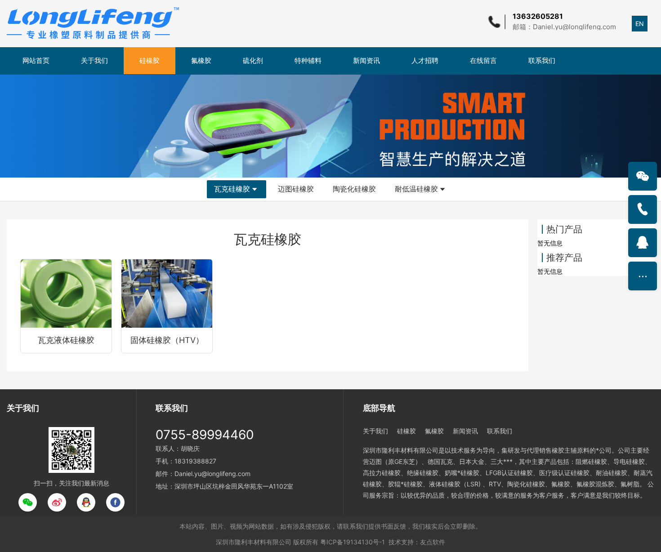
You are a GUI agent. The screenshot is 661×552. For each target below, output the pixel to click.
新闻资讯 (366, 60)
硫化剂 (253, 60)
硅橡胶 (149, 60)
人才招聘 (424, 60)
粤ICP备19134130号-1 (352, 542)
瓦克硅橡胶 (232, 188)
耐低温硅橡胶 (416, 188)
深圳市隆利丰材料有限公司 (253, 542)
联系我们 (541, 60)
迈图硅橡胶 (296, 188)
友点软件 (432, 542)
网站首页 (35, 60)
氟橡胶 (201, 60)
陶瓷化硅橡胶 (354, 188)
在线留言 (483, 60)
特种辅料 (308, 60)
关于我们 (94, 60)
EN (639, 23)
